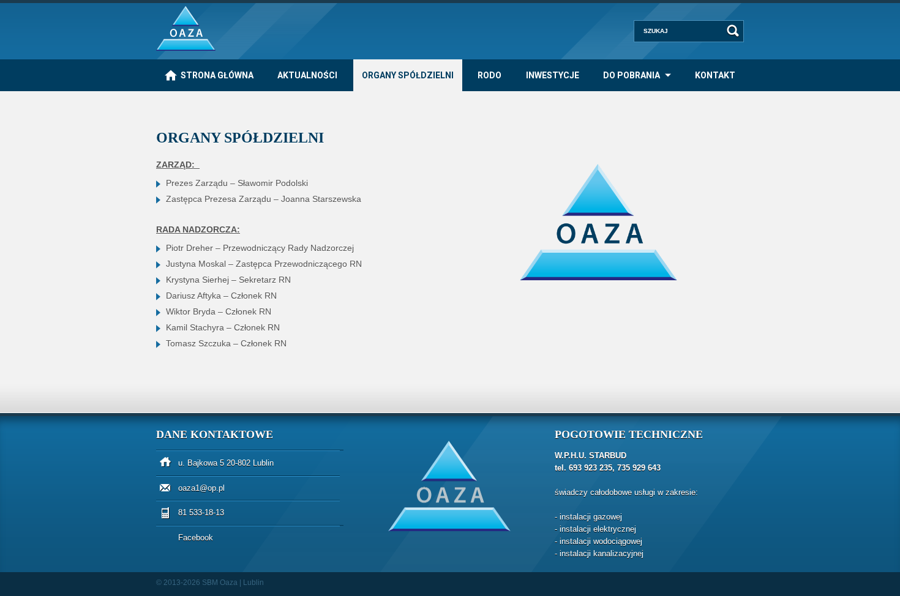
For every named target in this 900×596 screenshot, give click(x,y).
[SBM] (186, 48)
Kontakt (715, 75)
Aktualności (307, 75)
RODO (489, 75)
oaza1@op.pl (201, 488)
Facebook (195, 537)
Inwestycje (552, 75)
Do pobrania (631, 75)
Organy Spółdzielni (408, 75)
